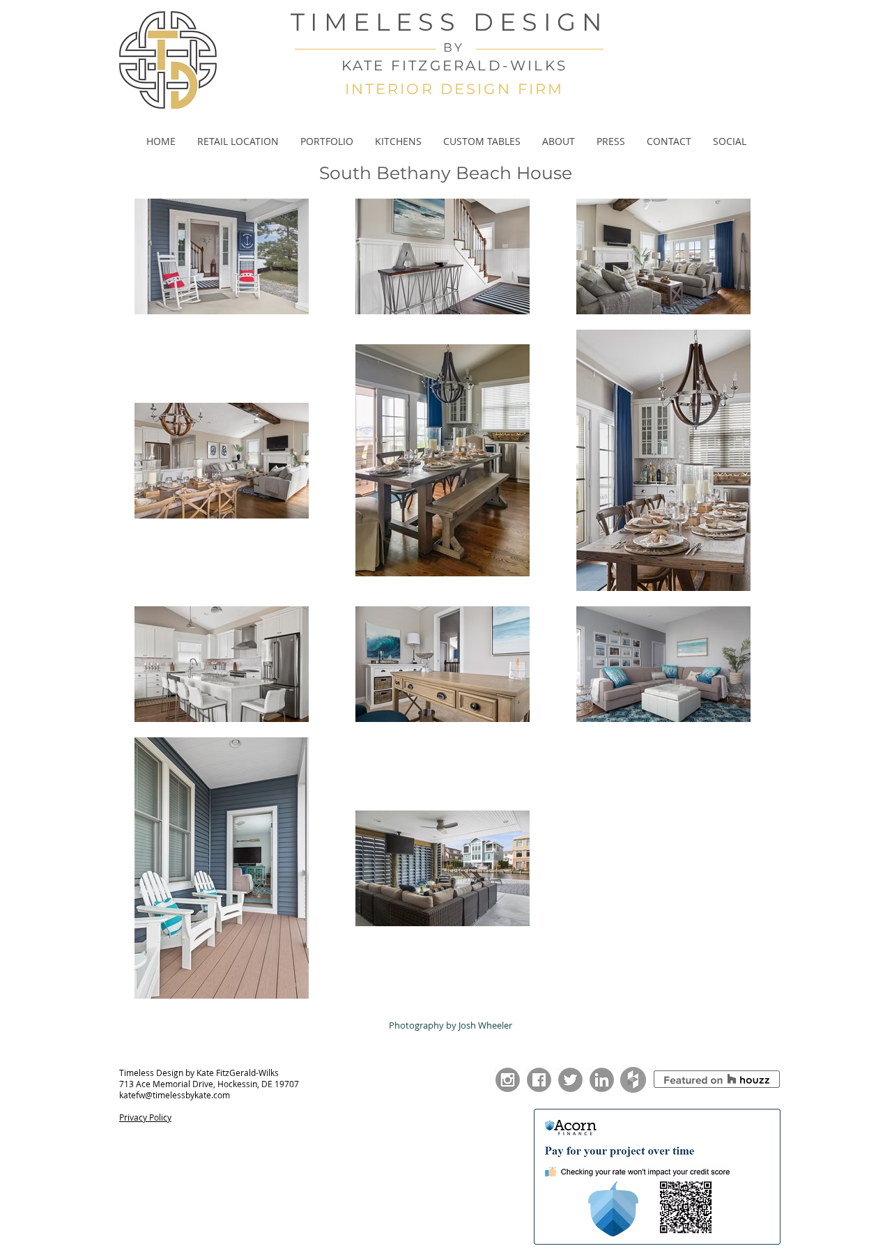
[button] (327, 141)
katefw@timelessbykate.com (174, 1094)
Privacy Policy (145, 1117)
